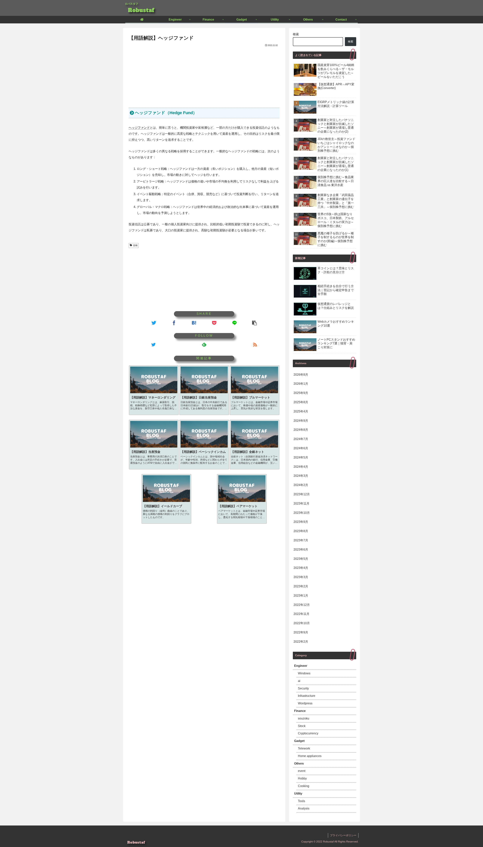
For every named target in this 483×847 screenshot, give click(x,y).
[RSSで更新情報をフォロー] (255, 344)
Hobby (302, 778)
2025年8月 (301, 402)
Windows (304, 673)
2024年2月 (301, 485)
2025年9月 (301, 393)
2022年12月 (302, 604)
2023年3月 (301, 577)
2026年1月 (301, 383)
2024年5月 (301, 457)
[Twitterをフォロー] (153, 344)
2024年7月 (301, 439)
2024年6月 (301, 448)
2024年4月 (301, 466)
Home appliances (309, 756)
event (301, 770)
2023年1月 (301, 595)
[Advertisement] (204, 75)
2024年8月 (301, 429)
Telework (304, 748)
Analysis (303, 808)
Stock (301, 726)
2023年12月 (302, 494)
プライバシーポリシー (343, 835)
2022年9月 (301, 632)
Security (303, 688)
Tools (301, 801)
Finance (300, 710)
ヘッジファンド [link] (139, 127)
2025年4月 (301, 411)
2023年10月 (302, 512)
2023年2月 (301, 586)
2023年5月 (301, 558)
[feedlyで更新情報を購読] (204, 344)
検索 (296, 34)
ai (299, 680)
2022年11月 (301, 613)
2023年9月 (301, 521)
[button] (254, 322)
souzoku (303, 718)
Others (299, 763)
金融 (135, 245)
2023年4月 (301, 567)
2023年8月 (301, 531)
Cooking (303, 786)
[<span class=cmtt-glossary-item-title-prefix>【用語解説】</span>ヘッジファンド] (194, 322)
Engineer (300, 665)
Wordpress (305, 703)
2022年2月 (301, 641)
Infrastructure (306, 695)
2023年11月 (301, 503)
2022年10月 (302, 623)
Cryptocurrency (308, 733)
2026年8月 (301, 374)
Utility (298, 793)
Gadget (299, 740)
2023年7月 (301, 540)
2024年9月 (301, 420)
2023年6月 (301, 549)
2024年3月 (301, 475)
